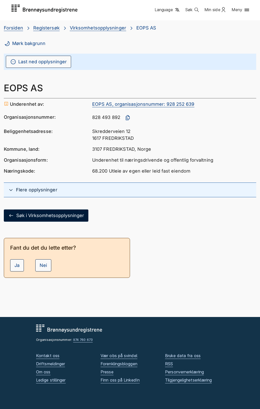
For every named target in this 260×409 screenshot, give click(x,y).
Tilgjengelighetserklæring (188, 380)
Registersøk (46, 28)
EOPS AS (146, 28)
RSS (169, 363)
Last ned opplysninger (42, 61)
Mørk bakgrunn (28, 43)
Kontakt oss (47, 355)
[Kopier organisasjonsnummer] (128, 118)
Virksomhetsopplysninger (98, 28)
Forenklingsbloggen (119, 363)
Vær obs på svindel (119, 355)
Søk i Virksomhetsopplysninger (50, 215)
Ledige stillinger (51, 380)
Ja (17, 265)
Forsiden (13, 28)
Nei (43, 265)
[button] (167, 10)
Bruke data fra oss (183, 355)
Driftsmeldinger (50, 363)
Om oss (43, 371)
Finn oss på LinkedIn (120, 380)
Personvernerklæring (184, 371)
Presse (107, 371)
